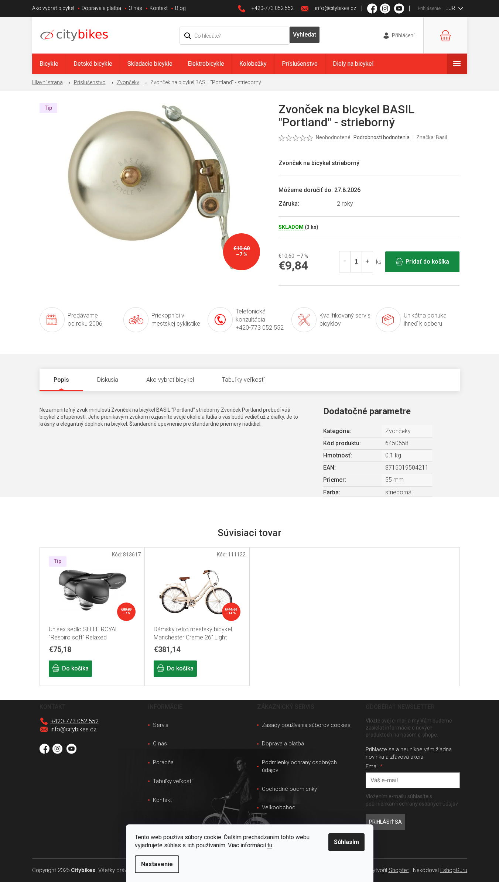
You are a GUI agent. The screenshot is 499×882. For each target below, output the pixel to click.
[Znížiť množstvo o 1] (345, 261)
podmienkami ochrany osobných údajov (412, 804)
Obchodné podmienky (289, 789)
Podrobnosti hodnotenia (381, 137)
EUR (450, 8)
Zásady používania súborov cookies (306, 725)
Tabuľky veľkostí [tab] (243, 379)
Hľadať (305, 35)
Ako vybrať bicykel (53, 8)
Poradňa (163, 762)
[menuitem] (49, 64)
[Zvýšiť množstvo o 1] (367, 261)
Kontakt (159, 8)
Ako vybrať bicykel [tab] (170, 379)
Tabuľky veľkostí (172, 781)
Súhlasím (346, 841)
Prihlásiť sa (385, 822)
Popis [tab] (61, 379)
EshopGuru (453, 870)
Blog (180, 8)
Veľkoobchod (278, 807)
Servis (160, 725)
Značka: (431, 137)
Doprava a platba (101, 8)
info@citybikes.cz (73, 729)
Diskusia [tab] (107, 379)
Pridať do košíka (427, 261)
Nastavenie (157, 864)
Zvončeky (398, 431)
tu (269, 845)
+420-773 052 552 (75, 721)
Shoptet (399, 870)
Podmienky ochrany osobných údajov (299, 766)
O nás (135, 8)
